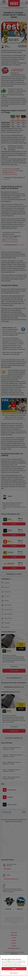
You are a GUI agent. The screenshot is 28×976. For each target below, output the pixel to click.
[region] (14, 965)
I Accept (14, 968)
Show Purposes (14, 973)
